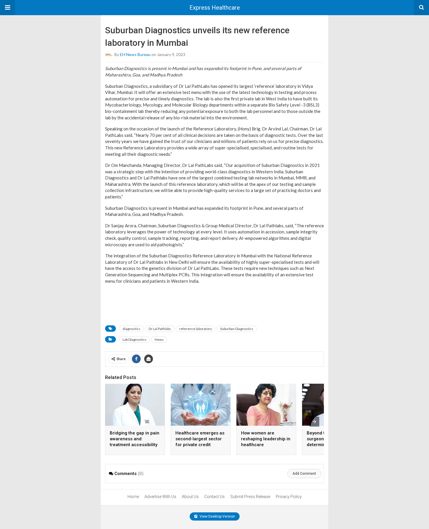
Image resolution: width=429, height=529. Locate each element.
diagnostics (131, 329)
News (159, 339)
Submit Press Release (250, 496)
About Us (190, 496)
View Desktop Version (217, 516)
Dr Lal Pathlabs (160, 329)
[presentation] (314, 422)
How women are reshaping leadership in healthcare (265, 438)
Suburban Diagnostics (236, 329)
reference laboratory (195, 329)
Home (133, 496)
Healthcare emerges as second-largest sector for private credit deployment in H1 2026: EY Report (199, 444)
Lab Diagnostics (135, 339)
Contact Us (214, 496)
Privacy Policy (289, 496)
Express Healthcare (214, 7)
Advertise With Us (160, 496)
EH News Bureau (135, 54)
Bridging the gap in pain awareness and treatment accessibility (134, 438)
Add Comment (304, 474)
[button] (7, 7)
